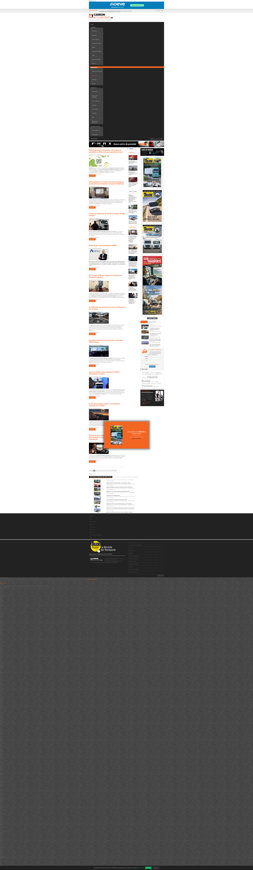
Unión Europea (156, 386)
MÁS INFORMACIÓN (92, 579)
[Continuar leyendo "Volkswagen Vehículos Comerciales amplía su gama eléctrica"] (97, 502)
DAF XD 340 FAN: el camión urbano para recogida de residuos (133, 222)
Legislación (97, 237)
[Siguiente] (113, 471)
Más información (140, 867)
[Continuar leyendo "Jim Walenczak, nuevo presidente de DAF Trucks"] (133, 157)
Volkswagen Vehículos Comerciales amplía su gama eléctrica (119, 503)
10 (111, 470)
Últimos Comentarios (152, 321)
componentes (148, 374)
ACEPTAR (148, 867)
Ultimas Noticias (98, 174)
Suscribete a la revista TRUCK (134, 545)
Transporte (147, 385)
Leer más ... (92, 175)
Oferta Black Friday (132, 542)
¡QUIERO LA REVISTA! (136, 438)
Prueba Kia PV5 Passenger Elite (113, 495)
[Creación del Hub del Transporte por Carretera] (99, 192)
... (101, 470)
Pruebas (131, 479)
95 (160, 326)
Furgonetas (144, 377)
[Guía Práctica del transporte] (152, 270)
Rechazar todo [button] (3, 582)
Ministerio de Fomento (146, 383)
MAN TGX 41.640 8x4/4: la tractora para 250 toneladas (117, 491)
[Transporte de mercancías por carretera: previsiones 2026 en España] (99, 351)
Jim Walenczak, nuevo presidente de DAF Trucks (133, 162)
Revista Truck (131, 550)
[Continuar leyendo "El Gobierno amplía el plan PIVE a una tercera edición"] (145, 337)
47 (160, 331)
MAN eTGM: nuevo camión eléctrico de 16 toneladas (133, 211)
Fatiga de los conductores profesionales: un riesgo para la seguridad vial (132, 301)
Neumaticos (153, 383)
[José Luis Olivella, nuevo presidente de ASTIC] (99, 383)
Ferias (161, 374)
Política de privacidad (132, 558)
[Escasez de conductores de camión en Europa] (99, 224)
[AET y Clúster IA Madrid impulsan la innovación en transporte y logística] (99, 286)
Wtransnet (144, 388)
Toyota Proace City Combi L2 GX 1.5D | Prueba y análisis (118, 483)
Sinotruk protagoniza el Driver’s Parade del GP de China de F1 (119, 487)
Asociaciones (97, 205)
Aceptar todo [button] (2, 580)
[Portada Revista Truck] (152, 172)
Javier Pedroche (145, 391)
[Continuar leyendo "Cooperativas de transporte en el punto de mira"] (145, 332)
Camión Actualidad (123, 496)
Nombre (146, 356)
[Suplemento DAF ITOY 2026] (152, 238)
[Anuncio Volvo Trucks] (152, 152)
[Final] (116, 471)
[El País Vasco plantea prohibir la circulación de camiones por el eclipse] (99, 414)
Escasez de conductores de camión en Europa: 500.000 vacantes (132, 289)
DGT (153, 374)
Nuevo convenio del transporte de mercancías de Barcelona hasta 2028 (133, 277)
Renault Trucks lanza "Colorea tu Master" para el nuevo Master (133, 185)
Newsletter (130, 553)
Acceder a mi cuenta (132, 572)
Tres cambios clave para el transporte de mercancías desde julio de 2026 (133, 252)
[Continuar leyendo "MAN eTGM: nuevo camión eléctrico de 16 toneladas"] (133, 207)
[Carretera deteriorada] (99, 318)
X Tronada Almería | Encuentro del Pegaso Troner (116, 499)
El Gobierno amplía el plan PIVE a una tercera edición (155, 339)
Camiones (158, 372)
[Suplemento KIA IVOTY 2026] (152, 205)
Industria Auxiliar (149, 379)
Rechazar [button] (2, 590)
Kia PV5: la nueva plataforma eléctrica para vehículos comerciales (120, 508)
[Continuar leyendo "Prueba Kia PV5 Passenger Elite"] (97, 494)
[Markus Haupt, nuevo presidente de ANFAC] (99, 254)
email (146, 358)
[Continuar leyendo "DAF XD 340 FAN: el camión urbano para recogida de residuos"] (133, 217)
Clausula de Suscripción (133, 564)
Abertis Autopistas (146, 372)
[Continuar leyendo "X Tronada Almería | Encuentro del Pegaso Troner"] (97, 498)
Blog (144, 403)
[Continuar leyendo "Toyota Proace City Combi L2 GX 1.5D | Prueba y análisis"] (97, 481)
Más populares (144, 321)
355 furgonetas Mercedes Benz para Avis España (155, 345)
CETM (143, 374)
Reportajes (132, 496)
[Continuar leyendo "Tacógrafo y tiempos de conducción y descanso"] (145, 327)
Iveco (153, 381)
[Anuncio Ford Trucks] (126, 144)
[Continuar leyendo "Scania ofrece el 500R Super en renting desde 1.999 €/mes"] (133, 168)
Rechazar (156, 867)
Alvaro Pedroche (123, 479)
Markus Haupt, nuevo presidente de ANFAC (103, 245)
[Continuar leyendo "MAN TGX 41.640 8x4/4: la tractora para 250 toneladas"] (97, 489)
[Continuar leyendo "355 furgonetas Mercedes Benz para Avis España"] (145, 343)
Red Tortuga (158, 383)
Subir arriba (160, 575)
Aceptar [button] (1, 588)
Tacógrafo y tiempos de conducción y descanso (154, 328)
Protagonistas (97, 299)
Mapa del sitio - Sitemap (133, 569)
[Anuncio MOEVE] (126, 5)
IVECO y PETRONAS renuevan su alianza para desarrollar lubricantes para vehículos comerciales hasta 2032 (133, 198)
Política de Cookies (132, 561)
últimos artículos (146, 402)
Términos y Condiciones (155, 364)
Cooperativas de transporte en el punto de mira (155, 334)
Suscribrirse (130, 566)
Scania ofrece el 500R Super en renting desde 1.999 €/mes (111, 11)
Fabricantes (132, 484)
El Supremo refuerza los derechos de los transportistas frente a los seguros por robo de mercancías (133, 264)
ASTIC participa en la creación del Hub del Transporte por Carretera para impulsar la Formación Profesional (133, 239)
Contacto (130, 547)
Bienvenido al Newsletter (133, 556)
